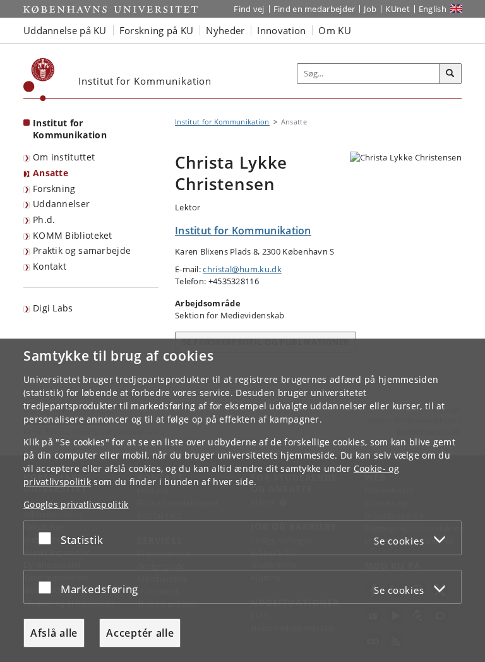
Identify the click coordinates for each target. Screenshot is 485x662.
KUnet (397, 9)
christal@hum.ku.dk (242, 269)
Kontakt (49, 266)
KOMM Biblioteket (72, 235)
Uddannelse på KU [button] (65, 30)
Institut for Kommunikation (70, 129)
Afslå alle (54, 633)
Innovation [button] (281, 30)
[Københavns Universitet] (39, 79)
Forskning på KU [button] (156, 30)
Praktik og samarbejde (82, 250)
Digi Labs (53, 308)
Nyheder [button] (225, 30)
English (432, 9)
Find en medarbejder (314, 9)
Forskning (54, 189)
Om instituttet (64, 157)
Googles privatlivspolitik (76, 504)
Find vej (249, 9)
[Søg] (450, 74)
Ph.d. (44, 220)
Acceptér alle (140, 633)
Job (370, 9)
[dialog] (242, 500)
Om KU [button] (334, 30)
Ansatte (50, 173)
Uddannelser (61, 204)
